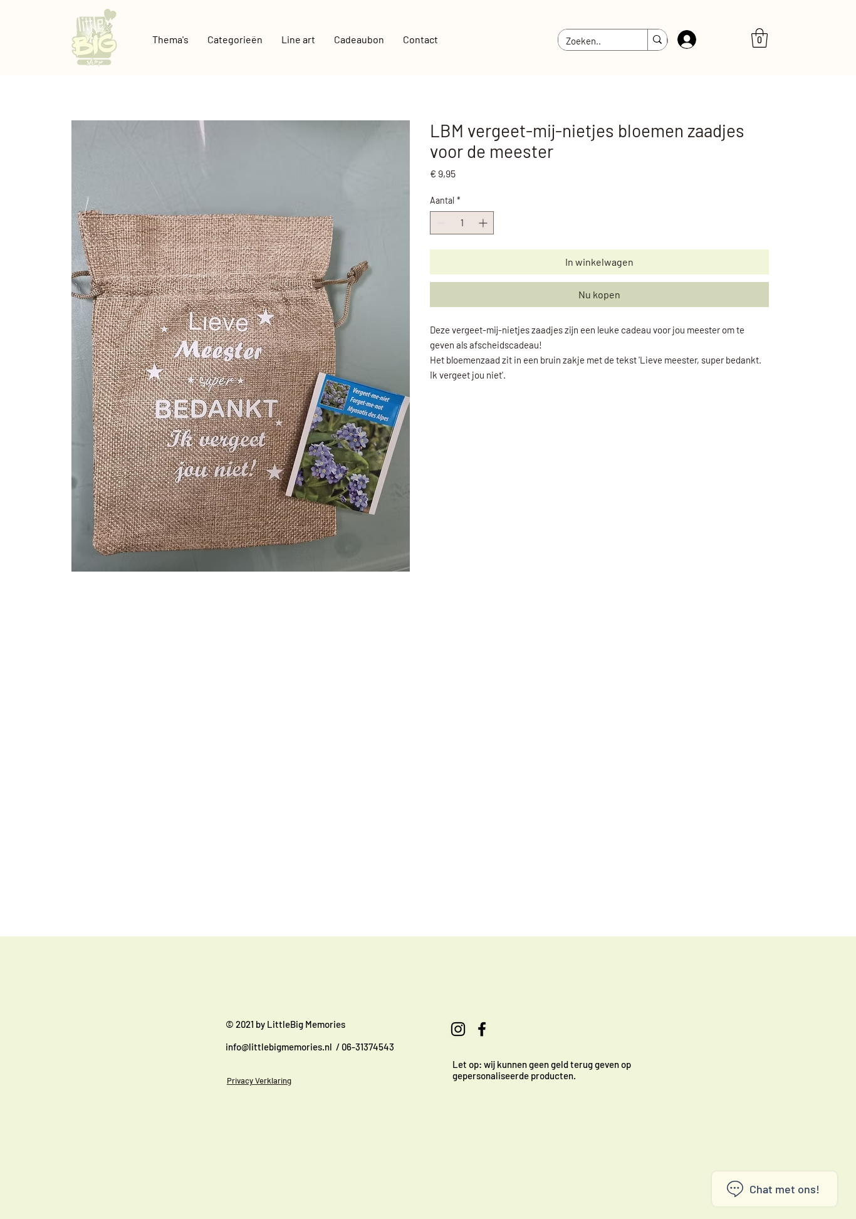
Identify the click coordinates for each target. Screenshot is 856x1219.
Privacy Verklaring (259, 1080)
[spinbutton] (461, 223)
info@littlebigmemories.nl (279, 1046)
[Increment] (484, 223)
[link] (759, 38)
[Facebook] (481, 1029)
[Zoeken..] (657, 40)
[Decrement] (439, 223)
